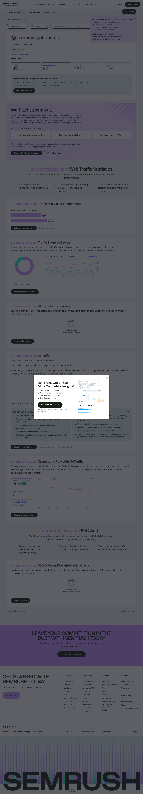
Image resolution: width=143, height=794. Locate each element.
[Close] (106, 377)
